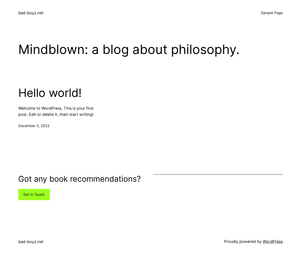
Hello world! (50, 93)
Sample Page (272, 13)
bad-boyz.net (31, 13)
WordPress (273, 241)
